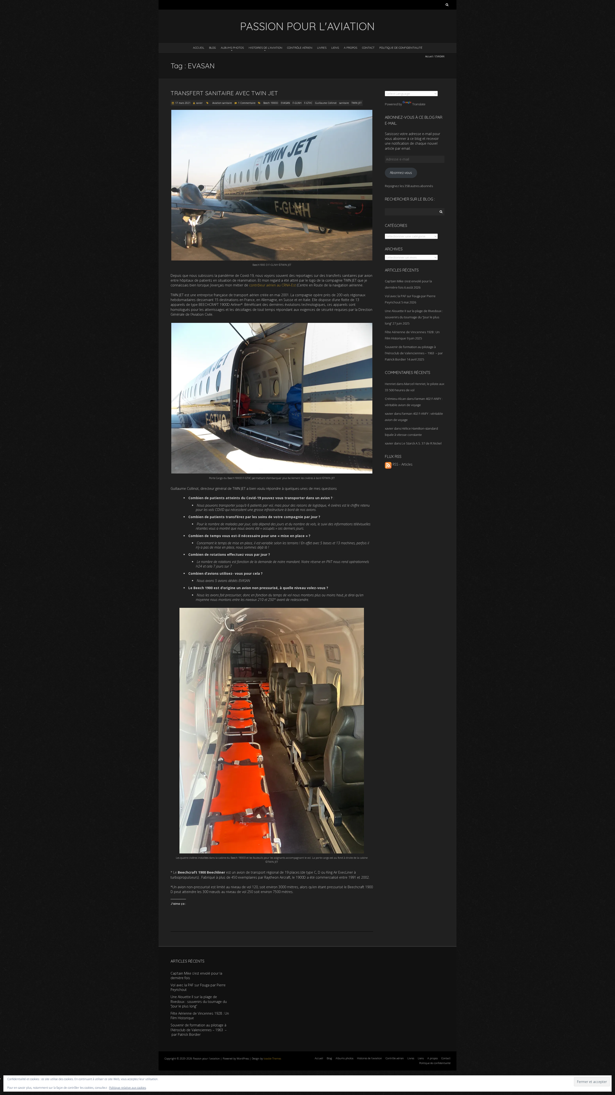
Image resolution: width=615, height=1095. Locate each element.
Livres (321, 47)
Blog (212, 47)
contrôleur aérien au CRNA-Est (272, 285)
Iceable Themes (272, 1058)
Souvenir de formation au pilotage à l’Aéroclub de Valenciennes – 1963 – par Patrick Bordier (414, 353)
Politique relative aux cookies (127, 1088)
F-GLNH (297, 103)
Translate (418, 104)
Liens (335, 47)
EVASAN (285, 103)
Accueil (198, 47)
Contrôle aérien (299, 47)
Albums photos (232, 47)
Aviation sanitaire (222, 103)
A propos (350, 47)
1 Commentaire (246, 103)
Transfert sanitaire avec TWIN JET (224, 93)
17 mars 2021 (183, 103)
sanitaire (344, 103)
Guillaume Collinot (326, 103)
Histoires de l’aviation (265, 47)
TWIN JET (356, 103)
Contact (368, 47)
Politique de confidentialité (400, 47)
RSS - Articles (402, 464)
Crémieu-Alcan (395, 399)
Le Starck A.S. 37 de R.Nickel (422, 443)
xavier (199, 103)
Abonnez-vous (401, 172)
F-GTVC (308, 103)
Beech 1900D (270, 103)
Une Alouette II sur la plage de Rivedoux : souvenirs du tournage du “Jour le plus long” (414, 317)
